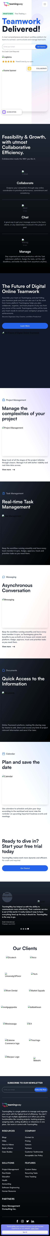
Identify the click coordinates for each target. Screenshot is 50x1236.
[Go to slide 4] (28, 929)
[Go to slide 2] (23, 929)
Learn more (35, 1228)
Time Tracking (30, 1176)
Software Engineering (10, 1187)
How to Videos (8, 1144)
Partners (28, 1148)
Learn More (25, 326)
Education (6, 1176)
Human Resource (9, 1191)
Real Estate (6, 1173)
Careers (28, 1144)
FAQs (4, 1141)
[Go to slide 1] (21, 929)
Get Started (41, 47)
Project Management (10, 1169)
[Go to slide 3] (26, 929)
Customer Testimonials (34, 1152)
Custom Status (30, 1169)
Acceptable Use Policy (34, 1155)
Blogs (4, 1137)
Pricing (28, 1141)
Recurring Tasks (31, 1173)
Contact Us (29, 1137)
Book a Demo (7, 1148)
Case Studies (7, 1152)
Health (4, 1180)
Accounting (6, 1184)
